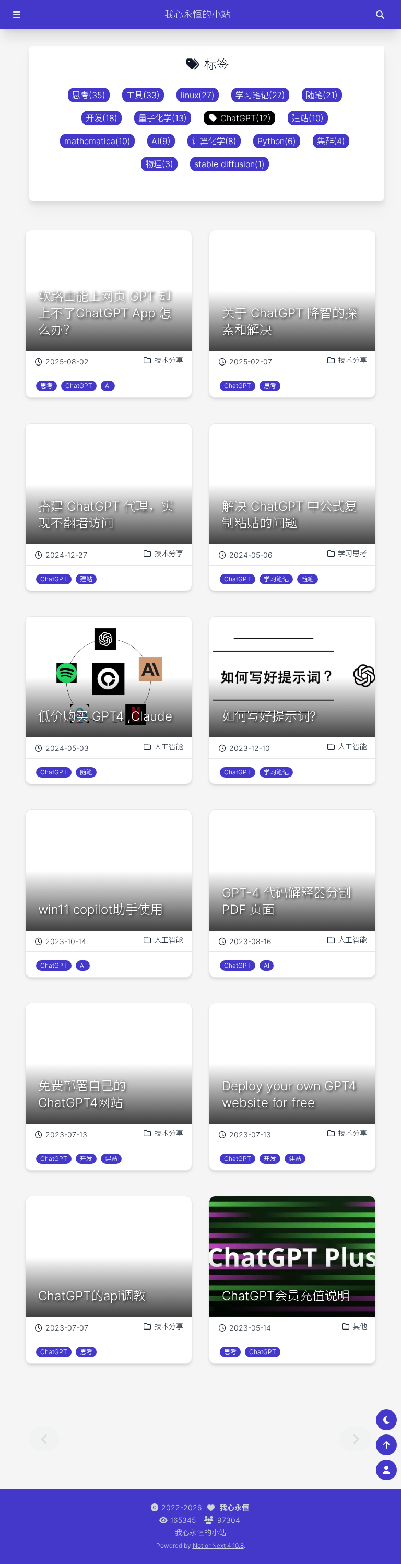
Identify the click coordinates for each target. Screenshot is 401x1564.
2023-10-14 (65, 941)
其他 (359, 1326)
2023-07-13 (66, 1134)
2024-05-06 (251, 554)
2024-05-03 (67, 748)
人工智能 (168, 746)
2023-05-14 (250, 1327)
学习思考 (352, 553)
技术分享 (168, 360)
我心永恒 (234, 1507)
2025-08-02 (67, 361)
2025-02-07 (250, 361)
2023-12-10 (249, 748)
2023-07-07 (66, 1327)
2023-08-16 (250, 941)
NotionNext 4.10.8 (218, 1545)
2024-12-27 (66, 554)
